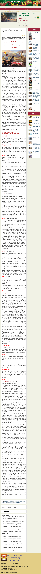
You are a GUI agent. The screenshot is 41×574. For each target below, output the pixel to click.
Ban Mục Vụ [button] (25, 9)
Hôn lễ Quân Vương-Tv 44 (35, 48)
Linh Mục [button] (6, 11)
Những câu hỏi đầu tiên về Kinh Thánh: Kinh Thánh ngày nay (13, 544)
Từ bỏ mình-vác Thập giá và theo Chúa (34, 40)
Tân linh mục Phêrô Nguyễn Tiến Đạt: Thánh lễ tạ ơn (34, 143)
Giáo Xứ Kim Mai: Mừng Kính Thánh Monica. (36, 59)
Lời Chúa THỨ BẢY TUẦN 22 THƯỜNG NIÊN (10, 526)
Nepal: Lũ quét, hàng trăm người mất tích (34, 74)
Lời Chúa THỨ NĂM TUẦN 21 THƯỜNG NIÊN (10, 547)
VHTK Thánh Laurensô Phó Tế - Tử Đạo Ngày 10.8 (11, 521)
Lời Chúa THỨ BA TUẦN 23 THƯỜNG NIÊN (10, 531)
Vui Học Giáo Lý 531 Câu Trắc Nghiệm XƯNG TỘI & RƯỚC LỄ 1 (34, 125)
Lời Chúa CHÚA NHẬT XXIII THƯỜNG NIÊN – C (10, 528)
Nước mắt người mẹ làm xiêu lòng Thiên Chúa (36, 85)
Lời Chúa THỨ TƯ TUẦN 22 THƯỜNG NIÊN (10, 534)
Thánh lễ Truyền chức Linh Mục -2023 (36, 130)
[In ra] (23, 35)
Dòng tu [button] (18, 9)
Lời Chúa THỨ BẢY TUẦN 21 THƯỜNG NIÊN (10, 541)
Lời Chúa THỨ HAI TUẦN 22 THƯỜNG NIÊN (10, 536)
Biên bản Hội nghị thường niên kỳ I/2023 (36, 139)
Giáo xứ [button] (13, 9)
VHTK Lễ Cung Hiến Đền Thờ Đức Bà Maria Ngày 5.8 (11, 516)
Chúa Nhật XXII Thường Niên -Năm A (23, 20)
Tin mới (34, 29)
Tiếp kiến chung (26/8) (36, 78)
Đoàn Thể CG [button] (33, 9)
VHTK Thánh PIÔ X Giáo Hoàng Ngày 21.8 (9, 523)
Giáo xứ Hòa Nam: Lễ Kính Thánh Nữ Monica (36, 109)
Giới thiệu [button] (6, 9)
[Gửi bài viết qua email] (21, 35)
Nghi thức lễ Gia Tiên (36, 121)
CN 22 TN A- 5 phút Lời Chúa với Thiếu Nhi (36, 66)
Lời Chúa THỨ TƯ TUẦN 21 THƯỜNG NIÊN (10, 549)
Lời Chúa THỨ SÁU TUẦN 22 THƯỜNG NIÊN (10, 524)
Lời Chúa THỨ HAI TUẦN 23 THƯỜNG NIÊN (10, 529)
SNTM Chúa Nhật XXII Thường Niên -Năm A (34, 105)
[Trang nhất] (1, 9)
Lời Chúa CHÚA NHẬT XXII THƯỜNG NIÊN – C (10, 539)
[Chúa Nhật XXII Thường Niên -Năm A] (9, 17)
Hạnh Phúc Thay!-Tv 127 (36, 51)
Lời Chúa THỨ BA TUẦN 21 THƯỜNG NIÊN (10, 550)
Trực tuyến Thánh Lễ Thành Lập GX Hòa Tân (34, 89)
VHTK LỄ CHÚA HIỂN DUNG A (7, 518)
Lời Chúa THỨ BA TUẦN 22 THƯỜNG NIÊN (10, 538)
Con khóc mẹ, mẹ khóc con (36, 81)
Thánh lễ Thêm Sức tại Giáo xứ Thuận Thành (35, 44)
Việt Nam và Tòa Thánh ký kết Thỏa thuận (34, 148)
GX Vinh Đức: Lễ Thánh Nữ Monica (36, 62)
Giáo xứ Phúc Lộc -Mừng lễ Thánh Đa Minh (36, 153)
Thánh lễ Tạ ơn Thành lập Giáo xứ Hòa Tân (36, 34)
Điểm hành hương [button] (14, 11)
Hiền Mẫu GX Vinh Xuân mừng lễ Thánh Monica (36, 96)
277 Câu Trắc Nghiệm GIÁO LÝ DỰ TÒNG (36, 118)
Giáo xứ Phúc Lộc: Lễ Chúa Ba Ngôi (36, 156)
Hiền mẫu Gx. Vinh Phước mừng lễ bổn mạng (36, 54)
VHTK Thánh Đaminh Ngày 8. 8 (8, 519)
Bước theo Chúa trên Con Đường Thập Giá (34, 100)
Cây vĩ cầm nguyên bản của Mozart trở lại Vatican (34, 70)
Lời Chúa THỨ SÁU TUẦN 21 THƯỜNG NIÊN (10, 543)
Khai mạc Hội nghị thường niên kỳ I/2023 (34, 135)
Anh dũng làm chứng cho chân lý (36, 93)
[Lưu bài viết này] (24, 35)
